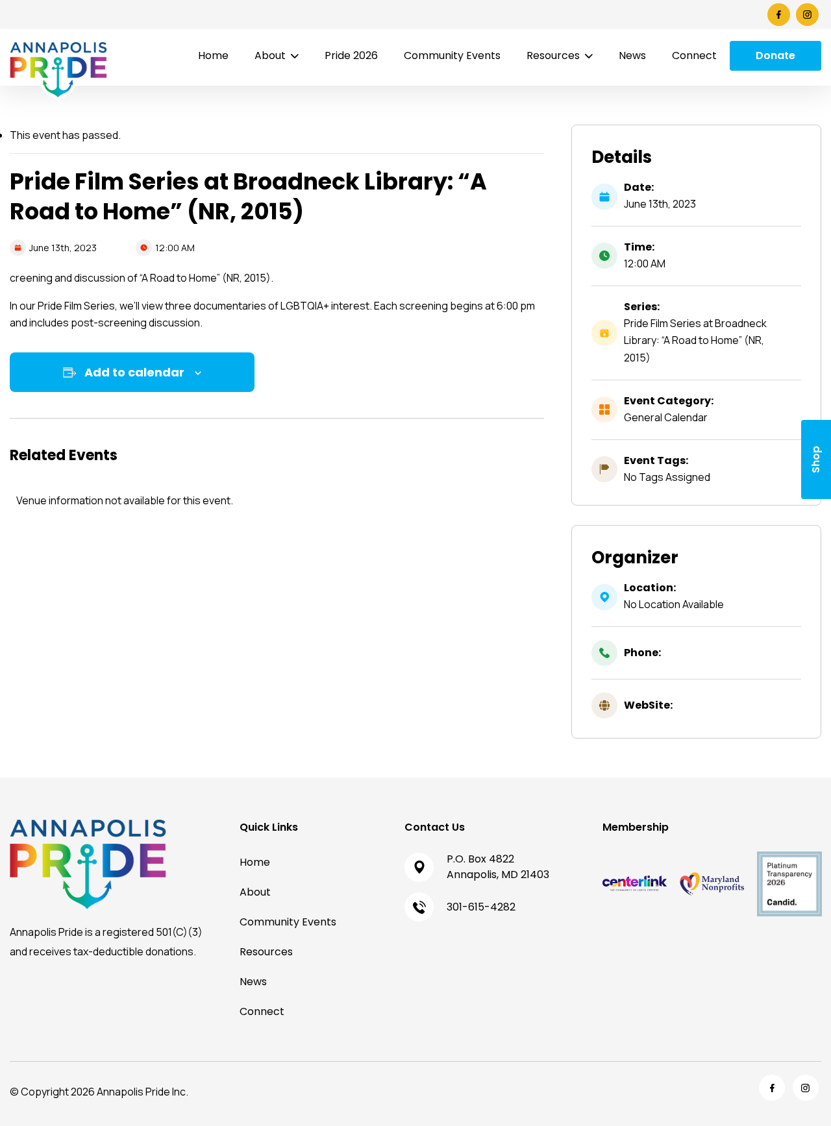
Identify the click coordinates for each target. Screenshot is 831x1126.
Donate (775, 55)
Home (213, 55)
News (632, 55)
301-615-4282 (481, 907)
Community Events (452, 55)
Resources (553, 55)
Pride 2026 (351, 55)
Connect (694, 55)
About (270, 55)
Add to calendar (134, 372)
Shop (815, 459)
